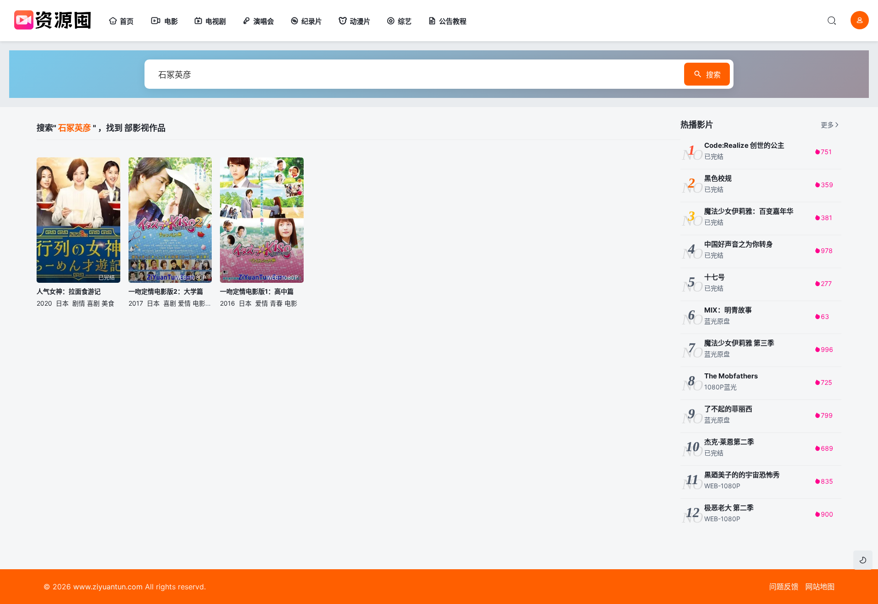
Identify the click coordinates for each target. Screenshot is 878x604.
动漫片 (360, 21)
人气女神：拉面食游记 (69, 291)
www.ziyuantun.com (108, 586)
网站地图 (820, 586)
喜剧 (93, 303)
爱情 (184, 303)
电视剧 (215, 21)
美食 (108, 303)
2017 (135, 303)
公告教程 (452, 21)
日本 (62, 303)
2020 (44, 303)
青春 (276, 303)
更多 (827, 125)
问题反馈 (783, 586)
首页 (127, 21)
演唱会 (263, 21)
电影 (171, 21)
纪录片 (311, 21)
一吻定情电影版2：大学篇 (165, 291)
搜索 (713, 75)
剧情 (78, 303)
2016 (227, 303)
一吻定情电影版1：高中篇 (257, 291)
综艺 (405, 21)
